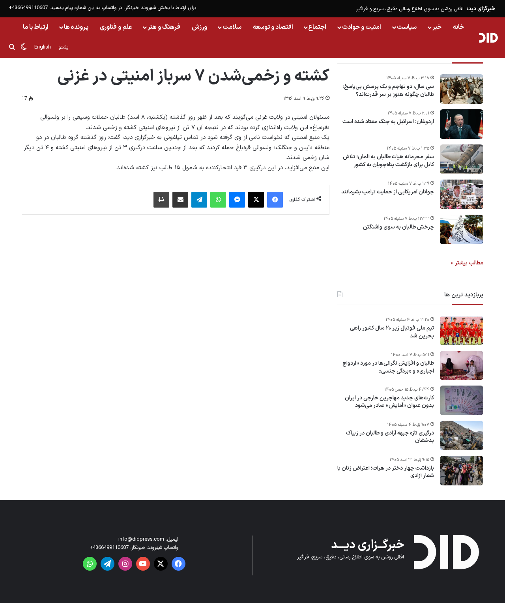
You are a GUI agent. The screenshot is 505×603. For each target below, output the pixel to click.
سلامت (232, 27)
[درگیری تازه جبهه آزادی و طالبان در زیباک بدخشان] (461, 435)
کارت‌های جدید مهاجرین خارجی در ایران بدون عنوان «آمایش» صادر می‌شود (389, 402)
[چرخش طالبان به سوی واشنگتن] (461, 229)
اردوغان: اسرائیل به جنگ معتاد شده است (388, 122)
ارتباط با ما (36, 27)
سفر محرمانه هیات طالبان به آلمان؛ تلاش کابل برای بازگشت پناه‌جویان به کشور (388, 161)
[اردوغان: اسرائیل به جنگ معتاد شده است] (461, 124)
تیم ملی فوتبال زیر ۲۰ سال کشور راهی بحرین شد (392, 332)
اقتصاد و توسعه (273, 27)
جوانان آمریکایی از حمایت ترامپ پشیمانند (387, 192)
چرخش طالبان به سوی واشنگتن (398, 227)
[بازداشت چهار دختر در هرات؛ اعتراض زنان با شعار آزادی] (461, 470)
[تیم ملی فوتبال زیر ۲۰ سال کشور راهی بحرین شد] (461, 330)
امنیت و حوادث (361, 27)
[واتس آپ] (218, 200)
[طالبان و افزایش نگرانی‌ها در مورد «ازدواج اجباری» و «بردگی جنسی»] (461, 365)
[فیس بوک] (275, 200)
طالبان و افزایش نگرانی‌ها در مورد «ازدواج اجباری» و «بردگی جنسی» (388, 367)
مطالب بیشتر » (467, 263)
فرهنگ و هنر (164, 27)
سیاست (407, 27)
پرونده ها (76, 27)
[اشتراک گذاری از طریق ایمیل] (180, 200)
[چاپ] (161, 200)
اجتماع (317, 27)
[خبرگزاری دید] (488, 37)
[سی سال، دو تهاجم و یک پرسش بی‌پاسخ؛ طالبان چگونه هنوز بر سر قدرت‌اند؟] (461, 89)
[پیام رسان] (237, 200)
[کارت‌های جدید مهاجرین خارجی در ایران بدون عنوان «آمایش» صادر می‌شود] (461, 400)
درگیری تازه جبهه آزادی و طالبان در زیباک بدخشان (390, 437)
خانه (458, 27)
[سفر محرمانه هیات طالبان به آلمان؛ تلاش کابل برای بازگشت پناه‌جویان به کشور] (461, 159)
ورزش (199, 27)
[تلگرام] (199, 200)
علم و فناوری (116, 27)
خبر (436, 27)
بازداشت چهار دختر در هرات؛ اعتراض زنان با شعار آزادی (385, 472)
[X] (256, 200)
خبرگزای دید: (481, 9)
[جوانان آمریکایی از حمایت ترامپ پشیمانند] (461, 194)
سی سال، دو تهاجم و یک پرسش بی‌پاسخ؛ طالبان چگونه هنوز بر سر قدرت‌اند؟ (388, 90)
